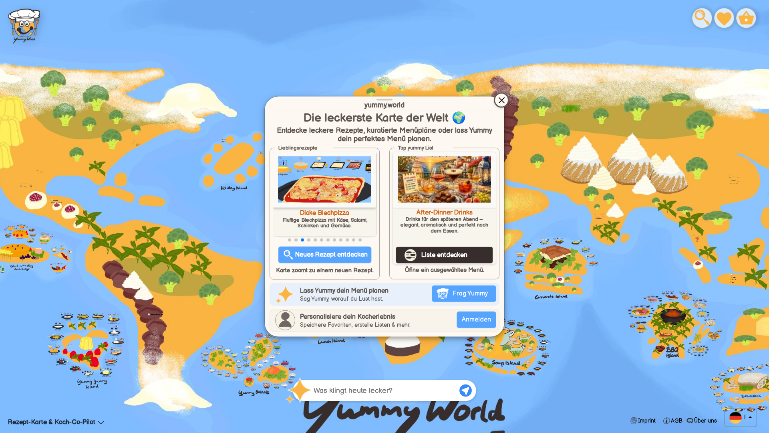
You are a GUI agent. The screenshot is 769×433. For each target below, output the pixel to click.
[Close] (501, 100)
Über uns (705, 420)
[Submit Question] (466, 390)
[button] (289, 240)
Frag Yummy (470, 293)
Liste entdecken (444, 255)
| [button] (745, 417)
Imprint (647, 420)
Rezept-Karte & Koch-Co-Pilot (51, 422)
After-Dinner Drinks (445, 212)
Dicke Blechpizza (324, 213)
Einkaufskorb (749, 18)
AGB (676, 420)
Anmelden (476, 319)
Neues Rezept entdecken (331, 255)
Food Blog (24, 24)
